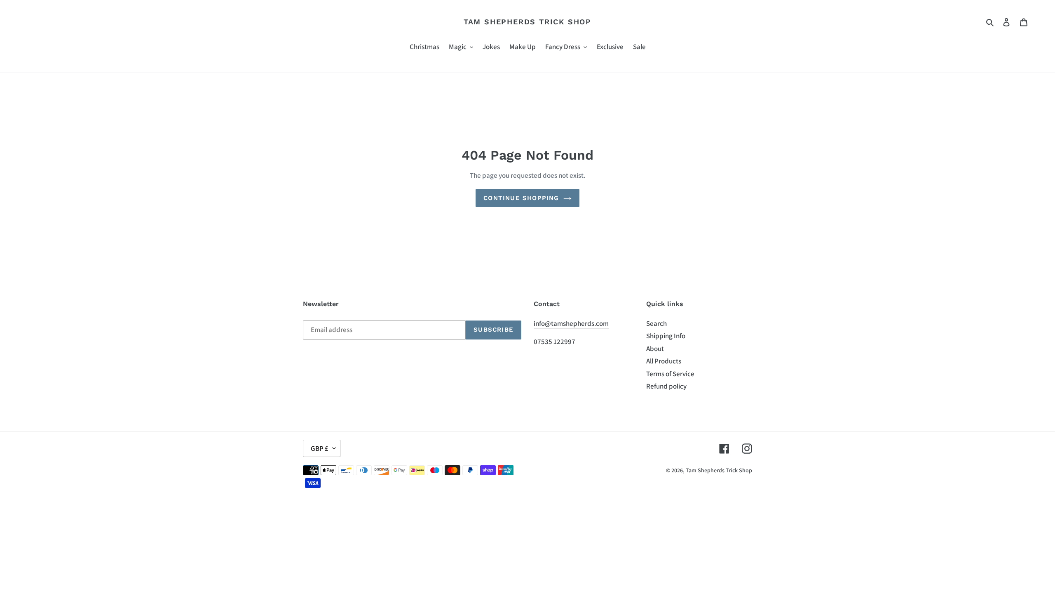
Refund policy (666, 386)
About (655, 348)
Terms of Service (670, 373)
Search (656, 323)
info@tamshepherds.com (571, 323)
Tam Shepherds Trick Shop (527, 21)
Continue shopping (521, 198)
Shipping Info (665, 335)
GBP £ (319, 448)
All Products (663, 360)
